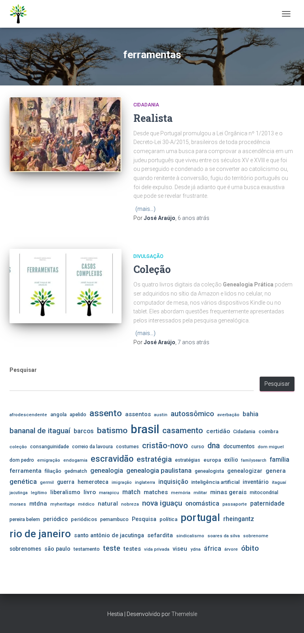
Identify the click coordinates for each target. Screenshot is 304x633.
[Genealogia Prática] (22, 14)
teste (111, 548)
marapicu (109, 492)
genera (276, 470)
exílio (231, 460)
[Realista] (66, 134)
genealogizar (244, 471)
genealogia (106, 470)
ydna (195, 549)
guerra (65, 482)
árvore (231, 549)
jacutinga (19, 492)
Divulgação (148, 256)
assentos (138, 414)
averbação (228, 414)
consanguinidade (49, 446)
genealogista (209, 471)
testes (132, 548)
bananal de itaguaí (40, 430)
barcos (84, 431)
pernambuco (114, 519)
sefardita (160, 535)
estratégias (187, 460)
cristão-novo (165, 445)
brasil (145, 429)
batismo (112, 430)
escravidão (112, 459)
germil (47, 482)
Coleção (152, 269)
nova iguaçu (162, 503)
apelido (78, 414)
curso (197, 446)
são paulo (57, 549)
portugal (200, 517)
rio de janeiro (40, 534)
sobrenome (255, 535)
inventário (256, 482)
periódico (55, 519)
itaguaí (279, 482)
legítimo (39, 492)
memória (180, 492)
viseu (180, 548)
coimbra (268, 431)
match (131, 492)
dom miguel (271, 446)
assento (105, 413)
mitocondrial (264, 492)
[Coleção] (66, 286)
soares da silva (223, 535)
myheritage (62, 504)
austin (160, 414)
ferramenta (26, 470)
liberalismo (65, 492)
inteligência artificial (215, 482)
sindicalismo (190, 535)
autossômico (192, 413)
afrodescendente (28, 414)
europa (212, 460)
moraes (18, 504)
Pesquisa (144, 519)
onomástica (202, 503)
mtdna (38, 503)
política (168, 519)
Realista (153, 118)
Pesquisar (23, 370)
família (279, 459)
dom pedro (22, 460)
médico (86, 504)
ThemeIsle (184, 614)
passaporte (234, 504)
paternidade (267, 503)
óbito (250, 548)
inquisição (173, 481)
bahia (250, 414)
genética (23, 481)
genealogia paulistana (159, 470)
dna (213, 445)
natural (108, 503)
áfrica (212, 548)
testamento (87, 549)
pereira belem (25, 519)
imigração (122, 482)
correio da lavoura (92, 446)
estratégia (154, 459)
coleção (18, 446)
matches (156, 492)
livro (90, 492)
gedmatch (76, 471)
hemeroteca (93, 482)
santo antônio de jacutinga (109, 535)
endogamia (75, 460)
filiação (53, 471)
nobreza (130, 504)
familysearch (253, 460)
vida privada (156, 549)
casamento (182, 430)
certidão (218, 431)
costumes (127, 446)
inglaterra (145, 482)
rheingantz (238, 519)
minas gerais (228, 492)
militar (200, 492)
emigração (48, 460)
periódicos (84, 519)
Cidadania (146, 105)
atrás (193, 218)
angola (58, 414)
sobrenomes (25, 549)
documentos (239, 446)
